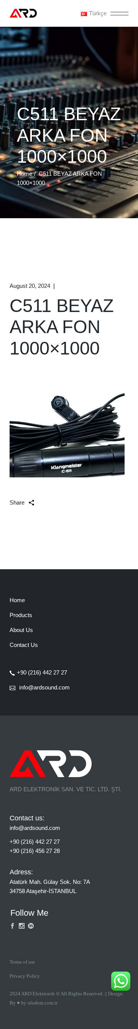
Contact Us (24, 645)
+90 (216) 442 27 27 (35, 841)
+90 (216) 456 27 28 (35, 851)
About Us (21, 630)
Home (17, 600)
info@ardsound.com (35, 828)
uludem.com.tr (43, 1003)
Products (21, 615)
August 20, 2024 (30, 286)
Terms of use (22, 962)
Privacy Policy (25, 976)
